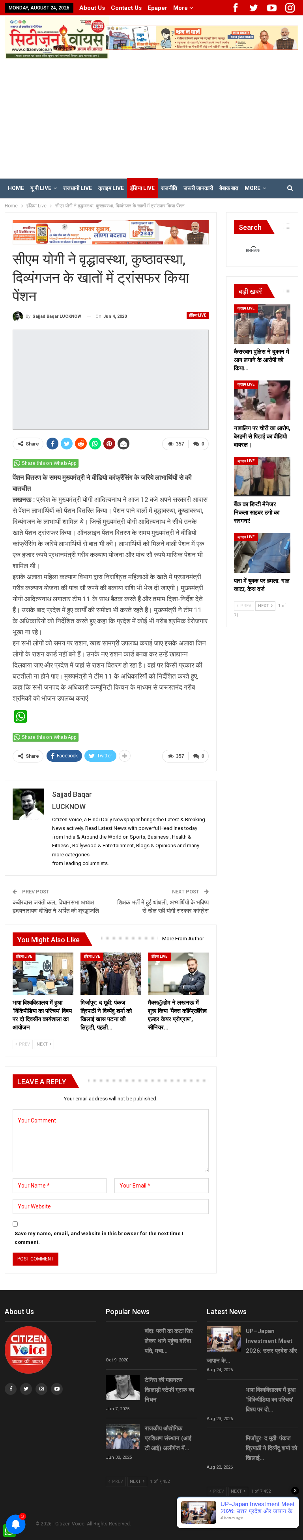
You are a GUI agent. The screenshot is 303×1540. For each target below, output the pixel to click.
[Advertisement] (151, 118)
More (181, 7)
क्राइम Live (111, 188)
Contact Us (126, 7)
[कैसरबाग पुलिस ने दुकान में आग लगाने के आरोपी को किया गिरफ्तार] (262, 324)
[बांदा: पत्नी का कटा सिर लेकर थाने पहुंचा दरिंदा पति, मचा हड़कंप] (123, 1339)
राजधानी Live (77, 188)
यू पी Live (40, 188)
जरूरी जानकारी (198, 188)
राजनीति (169, 188)
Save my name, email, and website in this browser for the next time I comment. (99, 1238)
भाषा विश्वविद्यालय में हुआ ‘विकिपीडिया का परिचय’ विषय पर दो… (271, 1399)
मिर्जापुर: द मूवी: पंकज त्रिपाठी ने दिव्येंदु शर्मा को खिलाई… (271, 1448)
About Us (92, 7)
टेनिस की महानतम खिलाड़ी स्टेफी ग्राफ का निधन (169, 1389)
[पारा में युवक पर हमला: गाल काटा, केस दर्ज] (262, 552)
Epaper (157, 7)
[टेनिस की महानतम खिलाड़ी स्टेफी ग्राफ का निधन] (123, 1387)
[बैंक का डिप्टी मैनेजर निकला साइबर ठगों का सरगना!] (262, 476)
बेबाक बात (228, 188)
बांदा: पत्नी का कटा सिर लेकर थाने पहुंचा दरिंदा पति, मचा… (169, 1340)
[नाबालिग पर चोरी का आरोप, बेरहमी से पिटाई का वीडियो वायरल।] (262, 400)
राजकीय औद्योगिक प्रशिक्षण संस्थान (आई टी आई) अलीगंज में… (168, 1438)
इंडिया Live (142, 188)
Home (16, 188)
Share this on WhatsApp (49, 463)
